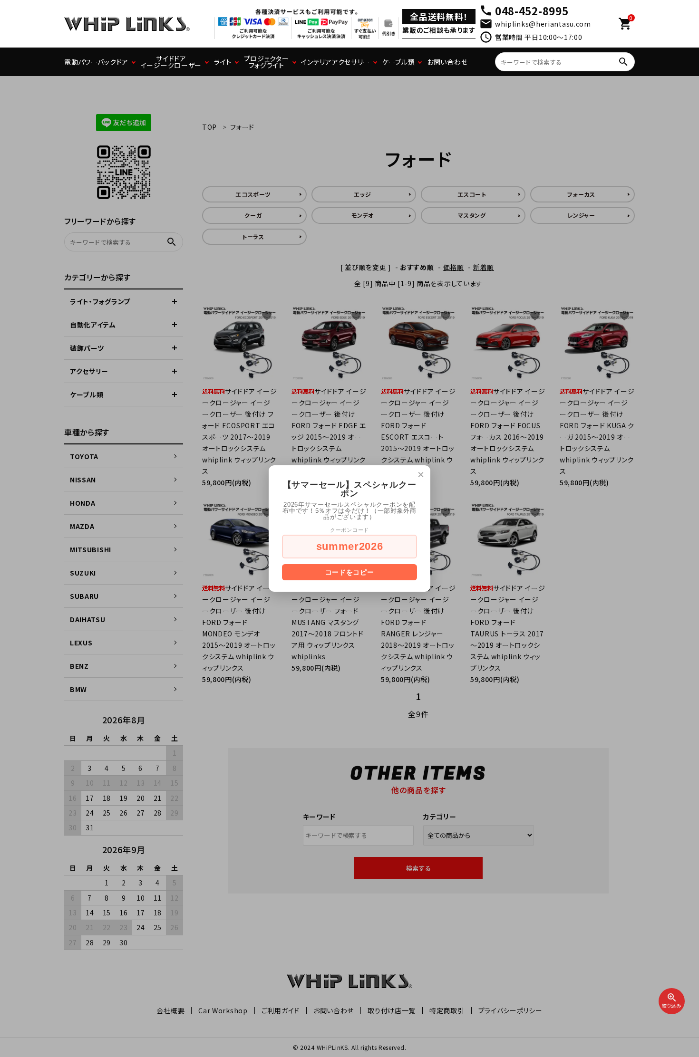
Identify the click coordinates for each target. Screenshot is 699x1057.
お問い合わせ (447, 62)
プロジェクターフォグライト (266, 62)
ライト (223, 62)
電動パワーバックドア (96, 62)
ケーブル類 (398, 62)
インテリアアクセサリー (335, 62)
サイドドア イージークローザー (171, 62)
